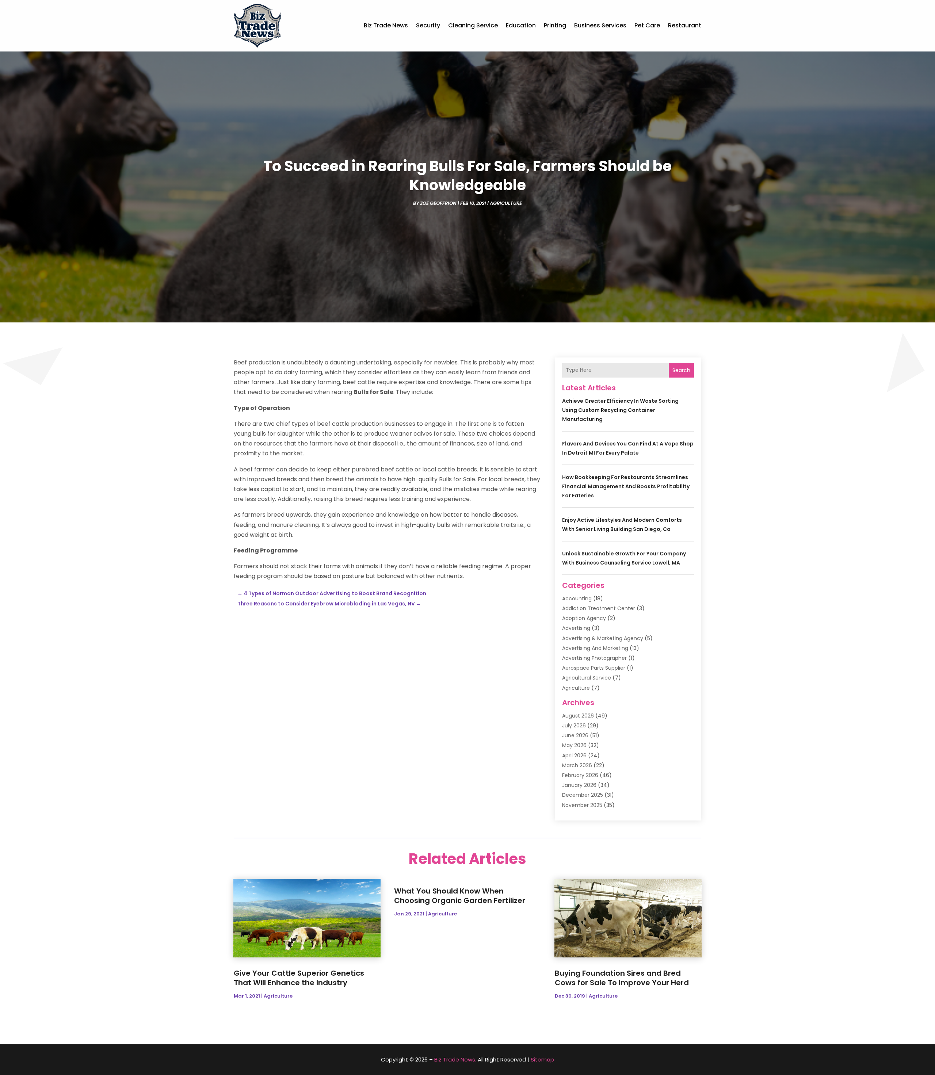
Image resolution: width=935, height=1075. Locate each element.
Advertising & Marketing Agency (602, 638)
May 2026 (574, 745)
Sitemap (542, 1059)
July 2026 (574, 725)
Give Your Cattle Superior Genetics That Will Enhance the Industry (299, 978)
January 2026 (579, 785)
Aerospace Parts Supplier (593, 668)
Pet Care (647, 25)
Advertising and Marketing (595, 648)
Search (681, 370)
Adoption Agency (584, 618)
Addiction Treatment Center (598, 608)
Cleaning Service (473, 25)
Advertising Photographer (594, 658)
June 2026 (575, 735)
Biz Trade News (386, 25)
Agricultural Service (586, 677)
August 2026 (578, 715)
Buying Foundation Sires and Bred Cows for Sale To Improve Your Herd (622, 978)
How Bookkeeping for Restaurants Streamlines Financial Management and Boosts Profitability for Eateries (626, 486)
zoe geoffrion (438, 203)
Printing (555, 25)
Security (428, 25)
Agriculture (506, 203)
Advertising (576, 628)
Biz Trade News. (455, 1059)
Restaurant (684, 25)
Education (521, 25)
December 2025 (582, 795)
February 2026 (580, 775)
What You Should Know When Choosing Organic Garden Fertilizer (459, 896)
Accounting (577, 598)
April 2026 (574, 755)
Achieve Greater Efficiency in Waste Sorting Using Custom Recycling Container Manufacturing (620, 410)
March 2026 (577, 765)
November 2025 (582, 805)
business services (600, 25)
